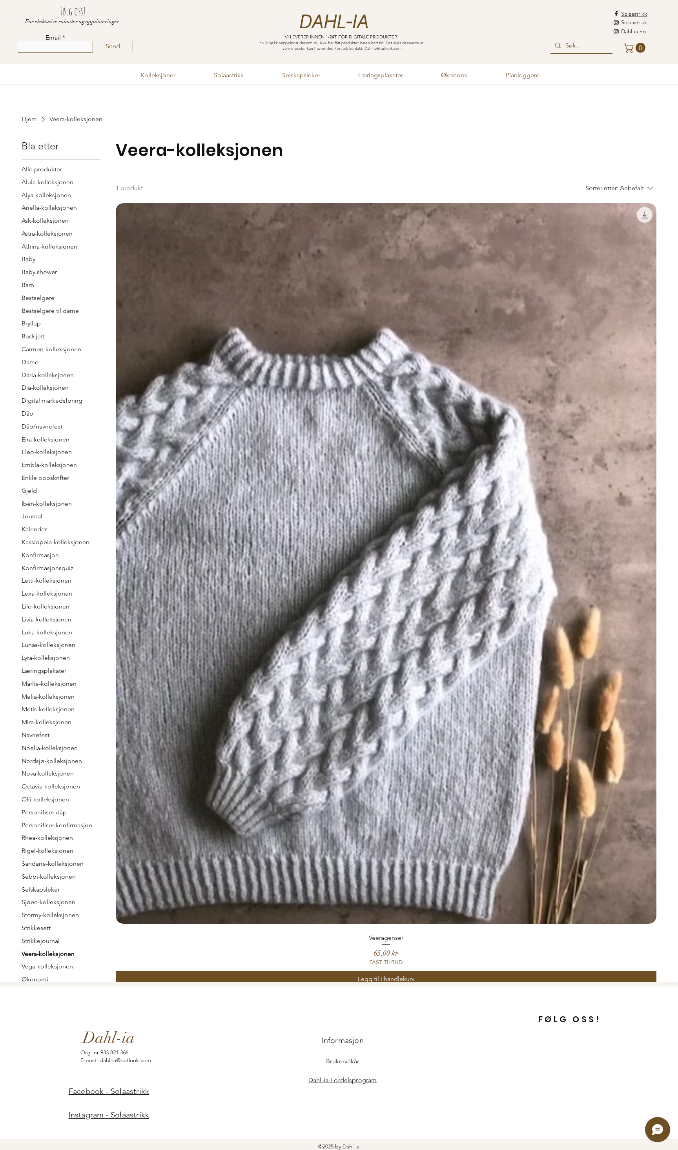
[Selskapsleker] (616, 31)
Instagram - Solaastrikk (109, 1114)
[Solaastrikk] (616, 22)
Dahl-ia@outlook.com (383, 48)
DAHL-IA (333, 22)
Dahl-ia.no (633, 31)
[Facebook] (616, 13)
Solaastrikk (634, 13)
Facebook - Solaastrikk (109, 1091)
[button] (635, 48)
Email (53, 38)
